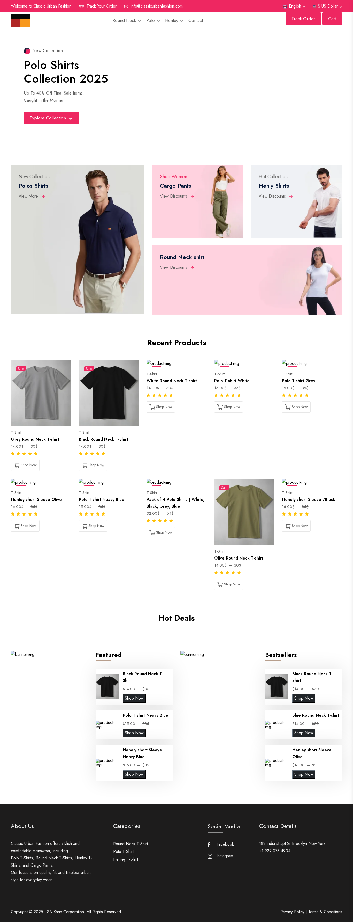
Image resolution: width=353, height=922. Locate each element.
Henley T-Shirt (125, 859)
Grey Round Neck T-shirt (35, 439)
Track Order (303, 19)
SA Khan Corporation (65, 912)
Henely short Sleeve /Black (308, 500)
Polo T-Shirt (123, 851)
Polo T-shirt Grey (298, 381)
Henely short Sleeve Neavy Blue (142, 753)
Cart (332, 19)
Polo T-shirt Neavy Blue (101, 500)
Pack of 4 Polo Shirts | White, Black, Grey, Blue (175, 503)
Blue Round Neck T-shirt (315, 715)
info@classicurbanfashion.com (157, 6)
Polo (151, 20)
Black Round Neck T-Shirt (103, 439)
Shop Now (134, 698)
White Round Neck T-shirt (172, 381)
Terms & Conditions (325, 912)
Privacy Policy (292, 912)
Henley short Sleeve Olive (36, 500)
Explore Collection (48, 118)
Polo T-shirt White (232, 381)
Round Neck (124, 20)
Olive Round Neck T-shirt (238, 558)
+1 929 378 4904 (274, 851)
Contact (195, 20)
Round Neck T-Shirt (130, 844)
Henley (172, 20)
